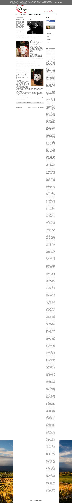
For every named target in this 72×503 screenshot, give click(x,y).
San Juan (54, 381)
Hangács (47, 286)
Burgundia (50, 216)
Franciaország (53, 64)
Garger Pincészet (52, 264)
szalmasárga (53, 480)
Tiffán (54, 412)
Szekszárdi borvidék (49, 86)
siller (54, 113)
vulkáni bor (51, 488)
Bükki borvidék (53, 123)
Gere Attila (52, 266)
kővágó (54, 466)
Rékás (53, 380)
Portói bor (53, 368)
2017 (54, 177)
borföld (47, 165)
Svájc (47, 80)
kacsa (50, 463)
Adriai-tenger (48, 179)
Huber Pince (48, 295)
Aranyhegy (53, 186)
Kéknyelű (51, 77)
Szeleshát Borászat (52, 400)
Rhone (47, 104)
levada (47, 467)
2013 (51, 177)
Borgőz (48, 36)
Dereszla (50, 242)
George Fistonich (48, 266)
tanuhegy (47, 484)
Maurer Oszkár (48, 339)
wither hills (47, 489)
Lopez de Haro (50, 332)
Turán (48, 419)
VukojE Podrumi (52, 161)
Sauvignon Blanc (32, 103)
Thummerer (53, 107)
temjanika (50, 173)
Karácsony (47, 98)
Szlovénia (47, 152)
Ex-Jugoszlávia (53, 126)
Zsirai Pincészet (52, 163)
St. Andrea (50, 147)
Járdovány (47, 307)
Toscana (49, 417)
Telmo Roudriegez (48, 411)
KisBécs (54, 314)
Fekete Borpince (49, 127)
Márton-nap (20, 103)
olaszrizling (52, 51)
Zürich (47, 446)
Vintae (51, 432)
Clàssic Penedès (48, 230)
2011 (49, 177)
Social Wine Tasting (52, 387)
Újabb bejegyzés (19, 107)
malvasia (49, 468)
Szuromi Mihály (52, 152)
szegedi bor (48, 114)
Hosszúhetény (53, 294)
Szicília (54, 402)
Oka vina (54, 358)
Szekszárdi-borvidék (49, 106)
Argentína (50, 89)
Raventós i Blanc (48, 375)
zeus (49, 489)
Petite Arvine (50, 364)
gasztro (47, 167)
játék (48, 463)
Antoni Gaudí (52, 185)
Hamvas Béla (48, 285)
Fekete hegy (47, 258)
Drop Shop (50, 246)
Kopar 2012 (53, 318)
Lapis (52, 329)
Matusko (47, 138)
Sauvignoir (53, 383)
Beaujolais (22, 102)
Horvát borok (48, 294)
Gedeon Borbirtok (52, 265)
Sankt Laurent (53, 382)
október (47, 473)
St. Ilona (51, 393)
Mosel (47, 347)
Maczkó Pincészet (49, 335)
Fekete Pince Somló (51, 257)
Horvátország (48, 54)
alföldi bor (48, 164)
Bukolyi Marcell (48, 123)
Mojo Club (53, 343)
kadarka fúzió (53, 463)
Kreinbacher (48, 77)
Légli (52, 333)
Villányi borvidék (52, 72)
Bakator (49, 118)
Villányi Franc (53, 109)
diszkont (54, 454)
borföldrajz (53, 61)
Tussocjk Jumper (52, 419)
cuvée (54, 73)
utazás (53, 53)
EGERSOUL (47, 251)
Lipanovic (51, 331)
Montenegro (50, 345)
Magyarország (53, 336)
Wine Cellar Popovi (52, 437)
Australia (54, 188)
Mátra (54, 77)
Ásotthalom (53, 490)
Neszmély (47, 141)
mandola (47, 469)
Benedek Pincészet (49, 199)
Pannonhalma (48, 101)
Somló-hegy (53, 390)
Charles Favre (50, 224)
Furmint (48, 50)
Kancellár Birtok (50, 309)
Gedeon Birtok (48, 265)
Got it (61, 2)
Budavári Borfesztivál (51, 122)
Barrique (47, 120)
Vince (54, 429)
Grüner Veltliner (52, 275)
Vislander (53, 432)
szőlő (54, 172)
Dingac (54, 69)
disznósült (47, 455)
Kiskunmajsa (47, 315)
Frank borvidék (52, 260)
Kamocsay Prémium (52, 83)
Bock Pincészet (50, 205)
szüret (51, 172)
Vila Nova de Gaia (48, 159)
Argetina (47, 188)
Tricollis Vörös (50, 418)
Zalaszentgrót (48, 163)
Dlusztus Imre (51, 243)
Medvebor (50, 138)
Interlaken (49, 299)
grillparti (47, 460)
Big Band (50, 120)
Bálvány (49, 217)
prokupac (47, 476)
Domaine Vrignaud (52, 244)
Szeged (47, 57)
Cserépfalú (47, 236)
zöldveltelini (48, 68)
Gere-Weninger (53, 267)
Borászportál (49, 39)
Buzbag (47, 217)
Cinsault (54, 228)
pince (54, 170)
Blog (16, 14)
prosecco (53, 476)
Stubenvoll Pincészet (49, 395)
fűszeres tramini (52, 166)
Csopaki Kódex (48, 238)
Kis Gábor (50, 314)
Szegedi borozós (30, 14)
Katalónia (53, 310)
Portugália (47, 79)
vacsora (54, 173)
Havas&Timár (50, 289)
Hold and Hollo (52, 292)
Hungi (51, 295)
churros (47, 453)
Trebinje (49, 80)
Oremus (47, 361)
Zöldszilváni (53, 445)
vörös (54, 488)
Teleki (54, 410)
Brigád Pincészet (50, 213)
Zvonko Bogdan (48, 444)
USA (49, 155)
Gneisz (50, 129)
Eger (50, 63)
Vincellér (47, 430)
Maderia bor (48, 336)
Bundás (47, 216)
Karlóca (51, 310)
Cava (46, 92)
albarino (49, 448)
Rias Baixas (50, 376)
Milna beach (53, 342)
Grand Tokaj (51, 271)
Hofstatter (47, 292)
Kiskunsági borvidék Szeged (50, 316)
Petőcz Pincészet (52, 142)
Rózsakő (50, 145)
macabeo (53, 169)
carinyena (53, 452)
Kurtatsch (51, 322)
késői (46, 466)
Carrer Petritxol (48, 221)
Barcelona (47, 75)
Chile (49, 227)
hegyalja (51, 460)
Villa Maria (53, 159)
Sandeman (49, 382)
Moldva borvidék (52, 344)
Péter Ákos (51, 372)
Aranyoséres (47, 187)
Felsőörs (53, 127)
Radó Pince (53, 374)
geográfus (50, 459)
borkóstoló (52, 48)
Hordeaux (53, 293)
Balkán (52, 90)
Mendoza (53, 138)
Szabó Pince (52, 397)
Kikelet (47, 314)
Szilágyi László (52, 404)
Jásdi (49, 307)
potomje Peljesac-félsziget (50, 475)
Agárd (47, 180)
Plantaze (50, 85)
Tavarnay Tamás (51, 410)
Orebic (47, 85)
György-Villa (53, 278)
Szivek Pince (52, 151)
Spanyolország (52, 65)
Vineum (51, 431)
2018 (46, 178)
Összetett (52, 491)
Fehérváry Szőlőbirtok (49, 256)
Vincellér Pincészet (52, 430)
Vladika (47, 433)
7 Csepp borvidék (50, 178)
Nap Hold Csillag (53, 352)
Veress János (52, 156)
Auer (51, 188)
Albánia (47, 181)
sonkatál (50, 480)
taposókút (47, 173)
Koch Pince (47, 84)
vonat (47, 488)
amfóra (52, 448)
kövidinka (47, 169)
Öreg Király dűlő (48, 491)
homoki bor (53, 111)
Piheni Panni (53, 366)
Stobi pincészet (52, 394)
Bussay (54, 216)
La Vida (49, 328)
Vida (37, 103)
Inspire (47, 299)
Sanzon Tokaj (48, 383)
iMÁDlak (49, 461)
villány (47, 115)
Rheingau (47, 376)
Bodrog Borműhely (50, 209)
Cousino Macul (51, 234)
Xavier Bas (47, 440)
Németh (54, 357)
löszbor (51, 467)
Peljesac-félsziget (52, 78)
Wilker (47, 437)
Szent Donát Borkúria (49, 401)
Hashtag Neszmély (48, 288)
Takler (47, 408)
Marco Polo (53, 337)
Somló (54, 52)
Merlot (53, 56)
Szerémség (47, 150)
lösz (48, 467)
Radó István (51, 143)
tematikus (50, 484)
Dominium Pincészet (49, 245)
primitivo (53, 171)
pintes (54, 112)
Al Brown (53, 180)
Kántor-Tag (50, 324)
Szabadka (47, 397)
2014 (52, 116)
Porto (54, 85)
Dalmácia (50, 75)
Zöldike (50, 445)
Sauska (51, 383)
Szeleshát (47, 400)
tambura (54, 482)
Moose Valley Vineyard (51, 346)
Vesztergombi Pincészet (49, 158)
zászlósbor (52, 489)
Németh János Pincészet (49, 358)
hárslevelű (48, 56)
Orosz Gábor (50, 361)
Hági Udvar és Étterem (51, 296)
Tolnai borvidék (52, 416)
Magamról (24, 14)
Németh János (51, 141)
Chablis (47, 224)
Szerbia (54, 86)
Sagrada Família (50, 381)
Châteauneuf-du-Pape (49, 228)
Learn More (57, 2)
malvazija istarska (52, 468)
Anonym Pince (48, 184)
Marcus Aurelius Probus (49, 338)
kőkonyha (50, 169)
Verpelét (47, 425)
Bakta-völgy (53, 191)
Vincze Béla (48, 431)
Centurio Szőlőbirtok (49, 223)
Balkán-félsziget (53, 195)
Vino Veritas (53, 160)
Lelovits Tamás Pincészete (50, 330)
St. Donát (49, 393)
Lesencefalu (53, 98)
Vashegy (49, 424)
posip (52, 80)
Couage (47, 234)
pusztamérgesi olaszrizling (50, 477)
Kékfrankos (48, 52)
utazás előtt (49, 487)
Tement (52, 411)
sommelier (47, 480)
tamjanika (47, 483)
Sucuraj (51, 148)
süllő (51, 482)
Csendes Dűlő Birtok (49, 235)
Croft (54, 234)
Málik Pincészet (53, 347)
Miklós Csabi (48, 342)
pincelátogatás (48, 474)
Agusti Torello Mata (52, 179)
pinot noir (24, 103)
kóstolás (53, 49)
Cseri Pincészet (52, 82)
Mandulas (50, 337)
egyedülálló (50, 455)
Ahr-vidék (49, 180)
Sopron (47, 105)
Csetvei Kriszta (51, 236)
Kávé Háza (49, 325)
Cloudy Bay (53, 229)
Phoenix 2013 (50, 366)
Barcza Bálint (48, 64)
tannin (54, 483)
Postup (47, 143)
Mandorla (47, 337)
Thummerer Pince (50, 412)
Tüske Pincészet (48, 422)
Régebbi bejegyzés (41, 107)
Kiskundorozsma (48, 133)
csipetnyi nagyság (49, 454)
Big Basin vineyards (52, 202)
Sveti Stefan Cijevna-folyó (50, 396)
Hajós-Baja (53, 76)
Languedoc (49, 329)
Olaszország (48, 71)
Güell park (47, 282)
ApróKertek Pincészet (49, 186)
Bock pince (53, 120)
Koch (50, 317)
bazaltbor (53, 164)
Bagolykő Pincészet (48, 191)
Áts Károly (53, 115)
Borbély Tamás (48, 121)
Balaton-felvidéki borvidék (50, 74)
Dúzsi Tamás (53, 250)
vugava (49, 488)
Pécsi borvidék (52, 79)
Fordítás (50, 128)
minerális (49, 470)
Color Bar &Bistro (52, 231)
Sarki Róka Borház (52, 104)
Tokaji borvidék (50, 415)
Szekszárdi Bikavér (52, 149)
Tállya (52, 108)
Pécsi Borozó (49, 42)
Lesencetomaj (48, 99)
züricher (50, 490)
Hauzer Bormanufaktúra (50, 97)
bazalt (51, 87)
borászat (50, 73)
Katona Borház (48, 311)
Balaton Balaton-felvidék (49, 192)
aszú (50, 164)
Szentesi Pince (50, 402)
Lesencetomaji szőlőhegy (50, 137)
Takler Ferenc (50, 408)
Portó (50, 368)
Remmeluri (53, 375)
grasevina (53, 167)
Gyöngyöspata (48, 277)
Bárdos (20, 102)
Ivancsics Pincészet (49, 302)
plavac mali (51, 59)
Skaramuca (47, 386)
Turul (46, 419)
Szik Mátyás (48, 404)
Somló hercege (48, 390)
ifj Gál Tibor (52, 461)
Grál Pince (53, 274)
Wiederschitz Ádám (52, 162)
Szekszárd (53, 57)
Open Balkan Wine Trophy (50, 360)
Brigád (52, 121)
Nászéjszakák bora (50, 357)
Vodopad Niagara (50, 433)
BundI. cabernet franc (51, 215)
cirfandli (47, 166)
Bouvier (51, 212)
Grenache (47, 274)
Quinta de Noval (50, 373)
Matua (54, 338)
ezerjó (50, 111)
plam (51, 474)
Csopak (47, 93)
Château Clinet (52, 227)
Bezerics (50, 201)
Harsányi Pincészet (52, 287)
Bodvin (54, 209)
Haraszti (35, 102)
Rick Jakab (53, 376)
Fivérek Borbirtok (48, 259)
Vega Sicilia (53, 424)
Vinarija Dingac (48, 160)
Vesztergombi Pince (48, 426)
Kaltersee (51, 308)
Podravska (47, 367)
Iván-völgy (53, 302)
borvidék (53, 165)
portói (54, 474)
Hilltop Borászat (48, 130)
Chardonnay (48, 50)
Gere (33, 102)
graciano (50, 167)
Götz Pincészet (53, 281)
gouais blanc (53, 459)
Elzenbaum (53, 253)
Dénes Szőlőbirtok (52, 249)
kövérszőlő (50, 112)
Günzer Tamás (51, 282)
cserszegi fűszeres (52, 67)
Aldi (49, 181)
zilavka (50, 115)
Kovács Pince (51, 134)
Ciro (46, 229)
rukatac (47, 172)
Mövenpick (48, 53)
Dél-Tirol (53, 94)
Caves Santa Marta (52, 222)
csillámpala (53, 453)
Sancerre (47, 382)
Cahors (54, 220)
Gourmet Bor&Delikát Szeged (50, 270)
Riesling (51, 144)
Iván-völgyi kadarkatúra (49, 303)
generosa (47, 459)
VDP (54, 422)
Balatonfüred (53, 119)
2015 (52, 177)
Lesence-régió (48, 331)
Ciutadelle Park (49, 229)
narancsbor (47, 170)
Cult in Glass (50, 93)
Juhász (41, 102)
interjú (47, 112)
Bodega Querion (52, 206)
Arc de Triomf (52, 187)
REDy (54, 373)
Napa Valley (47, 353)
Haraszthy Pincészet (52, 286)
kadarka (17, 103)
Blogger (40, 500)
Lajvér (51, 328)
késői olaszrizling (50, 466)
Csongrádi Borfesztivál (51, 92)
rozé (51, 113)
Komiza (50, 318)
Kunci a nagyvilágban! (37, 14)
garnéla (54, 458)
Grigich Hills (50, 274)
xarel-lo (52, 174)
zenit (47, 89)
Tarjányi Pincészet (50, 409)
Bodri (25, 102)
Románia (47, 145)
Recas (51, 375)
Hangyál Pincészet (52, 285)
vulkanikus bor (48, 174)
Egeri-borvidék (51, 251)
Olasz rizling (47, 359)
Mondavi (47, 345)
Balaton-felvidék (48, 90)
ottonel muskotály (52, 473)
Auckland (49, 188)
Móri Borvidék (52, 70)
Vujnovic (47, 161)
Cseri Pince (53, 235)
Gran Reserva (47, 271)
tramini (54, 80)
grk (49, 460)
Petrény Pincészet (50, 365)
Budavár (51, 214)
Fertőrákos (47, 128)
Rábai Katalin (48, 379)
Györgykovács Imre (48, 279)
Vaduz (52, 423)
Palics (54, 141)
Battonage (47, 198)
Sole (50, 389)
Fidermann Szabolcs (52, 258)
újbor (35, 103)
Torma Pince (48, 154)
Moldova (47, 344)
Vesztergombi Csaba (52, 425)
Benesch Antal (49, 200)
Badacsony (53, 63)
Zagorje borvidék (48, 441)
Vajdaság (47, 156)
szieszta (51, 481)
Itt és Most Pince (52, 301)
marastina (50, 469)
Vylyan (39, 103)
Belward (54, 198)
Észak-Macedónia (48, 116)
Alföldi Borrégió (52, 181)
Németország (53, 100)
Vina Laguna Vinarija (49, 429)
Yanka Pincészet (52, 440)
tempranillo (53, 114)
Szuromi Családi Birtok (49, 405)
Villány (49, 109)
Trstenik (54, 418)
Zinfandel (47, 87)
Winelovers (53, 439)
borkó (47, 451)
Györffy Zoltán (48, 278)
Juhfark (47, 65)
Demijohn (47, 242)
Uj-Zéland (52, 422)
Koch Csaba (53, 317)
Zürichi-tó (53, 446)
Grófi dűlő (47, 275)
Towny (52, 154)
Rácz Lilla (50, 380)
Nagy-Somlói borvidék (50, 140)
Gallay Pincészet (50, 263)
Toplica (47, 417)
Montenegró (48, 70)
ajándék (54, 447)
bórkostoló (30, 102)
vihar (54, 487)
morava (52, 470)
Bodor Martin (53, 208)
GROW (47, 263)
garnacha (50, 458)
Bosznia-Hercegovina (52, 91)
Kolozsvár (47, 318)
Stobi (49, 394)
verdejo (52, 487)
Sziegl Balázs (48, 403)
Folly (52, 259)
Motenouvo (49, 347)
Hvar (52, 130)
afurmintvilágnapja (48, 447)
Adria (54, 178)
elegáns (54, 455)
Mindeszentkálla (48, 343)
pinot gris (50, 171)
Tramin (52, 417)
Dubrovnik (50, 94)
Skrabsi (51, 386)
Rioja (54, 144)
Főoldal (29, 107)
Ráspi (49, 104)
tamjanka (51, 483)
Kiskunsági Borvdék (52, 315)
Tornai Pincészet (48, 108)
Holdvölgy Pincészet (49, 293)
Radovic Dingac (48, 374)
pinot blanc (47, 171)
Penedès (47, 142)
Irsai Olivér (38, 102)
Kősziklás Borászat (52, 136)
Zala (52, 441)
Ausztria (53, 89)
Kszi (49, 322)
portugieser (27, 103)
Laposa (54, 329)
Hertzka (47, 83)
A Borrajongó (49, 33)
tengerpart (53, 484)
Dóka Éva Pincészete (48, 250)
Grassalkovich (48, 273)
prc (54, 475)
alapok (47, 448)
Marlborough (53, 99)
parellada (51, 170)
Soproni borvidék (52, 105)
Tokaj (54, 55)
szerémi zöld (48, 481)
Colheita (47, 231)
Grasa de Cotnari (52, 272)
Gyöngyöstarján (53, 277)
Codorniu (54, 230)
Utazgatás (20, 14)
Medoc (51, 340)
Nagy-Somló (53, 84)
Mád (46, 100)
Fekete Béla (53, 96)
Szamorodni (47, 398)
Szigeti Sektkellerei (52, 403)
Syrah (51, 60)
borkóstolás (50, 165)
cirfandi (50, 453)
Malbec (50, 84)
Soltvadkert (53, 389)
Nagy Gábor (51, 350)
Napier (50, 353)
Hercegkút (53, 129)
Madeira (54, 335)
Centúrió (54, 223)
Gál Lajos (48, 280)
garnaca (47, 458)
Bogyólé (27, 102)
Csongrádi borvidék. (52, 237)
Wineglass (47, 438)
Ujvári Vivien (53, 155)
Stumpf (54, 395)
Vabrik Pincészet (48, 423)
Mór (46, 78)
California (47, 82)
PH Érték (53, 361)
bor (47, 48)
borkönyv (50, 451)
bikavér (47, 73)
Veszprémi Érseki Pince (50, 157)
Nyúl (46, 357)
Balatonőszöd (53, 194)
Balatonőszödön (48, 195)
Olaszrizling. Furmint (52, 359)
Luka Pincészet (50, 333)
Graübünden (53, 273)
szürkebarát (48, 62)
